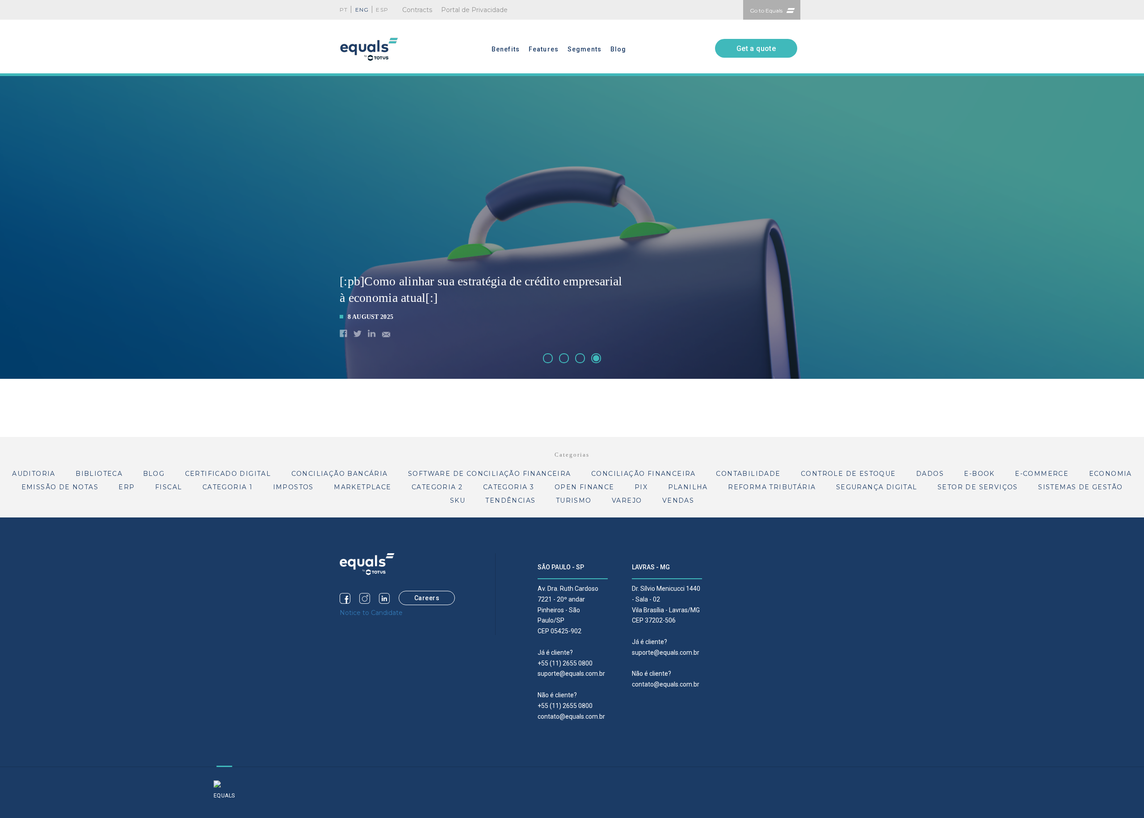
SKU (457, 500)
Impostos (293, 487)
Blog (618, 49)
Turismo (574, 500)
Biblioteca (99, 474)
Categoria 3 (508, 487)
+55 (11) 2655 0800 (565, 663)
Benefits (506, 49)
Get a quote (756, 48)
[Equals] (367, 563)
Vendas (678, 500)
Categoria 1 (227, 487)
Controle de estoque (848, 474)
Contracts (417, 10)
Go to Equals (766, 10)
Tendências (510, 500)
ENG (362, 9)
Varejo (627, 500)
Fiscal (168, 487)
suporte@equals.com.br (571, 673)
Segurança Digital (876, 487)
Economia (1110, 474)
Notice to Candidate (371, 613)
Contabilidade (748, 474)
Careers (427, 598)
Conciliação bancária (339, 474)
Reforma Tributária (772, 487)
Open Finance (584, 487)
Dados (930, 474)
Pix (641, 487)
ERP (126, 487)
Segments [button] (584, 49)
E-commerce (1041, 474)
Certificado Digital (228, 474)
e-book (979, 474)
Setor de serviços (978, 487)
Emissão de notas (59, 487)
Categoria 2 (437, 487)
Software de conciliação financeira (489, 474)
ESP (382, 9)
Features (544, 49)
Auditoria (33, 474)
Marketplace (362, 487)
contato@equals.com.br (571, 716)
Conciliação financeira (643, 474)
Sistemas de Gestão (1080, 487)
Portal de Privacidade (474, 10)
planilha (688, 487)
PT (344, 9)
